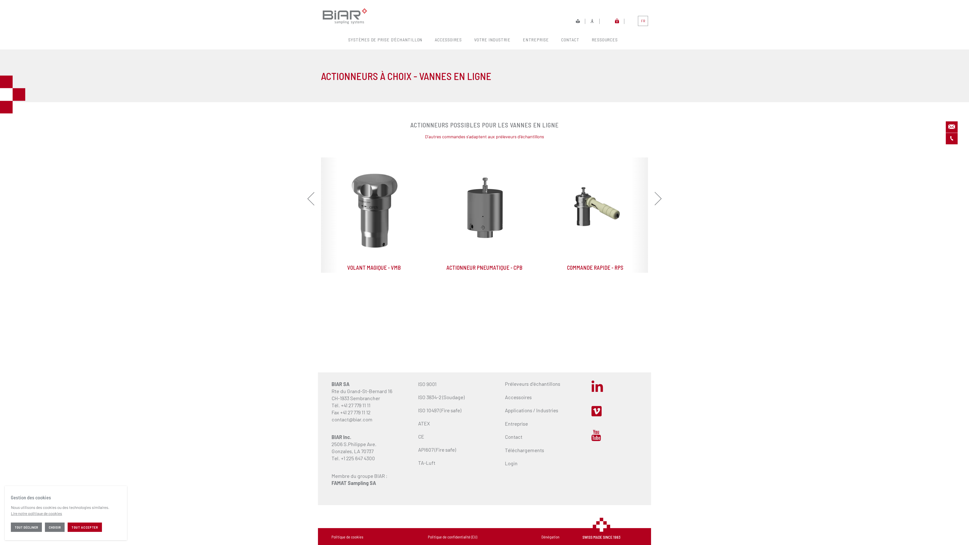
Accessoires (448, 39)
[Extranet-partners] (580, 21)
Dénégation (550, 536)
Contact (570, 39)
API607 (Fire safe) (437, 450)
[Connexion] (619, 21)
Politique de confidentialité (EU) (452, 536)
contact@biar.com (352, 419)
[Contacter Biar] (951, 127)
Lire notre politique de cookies (36, 513)
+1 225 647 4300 (358, 458)
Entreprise (536, 39)
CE (421, 436)
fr (643, 21)
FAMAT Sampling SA (354, 483)
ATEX (424, 423)
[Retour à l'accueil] (345, 15)
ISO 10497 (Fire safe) (439, 410)
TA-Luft (426, 463)
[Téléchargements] (595, 21)
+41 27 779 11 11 (355, 405)
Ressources (605, 39)
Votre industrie (492, 39)
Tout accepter (84, 527)
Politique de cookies (347, 536)
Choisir (55, 527)
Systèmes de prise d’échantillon (385, 39)
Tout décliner (26, 527)
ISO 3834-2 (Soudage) (441, 397)
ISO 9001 (427, 384)
